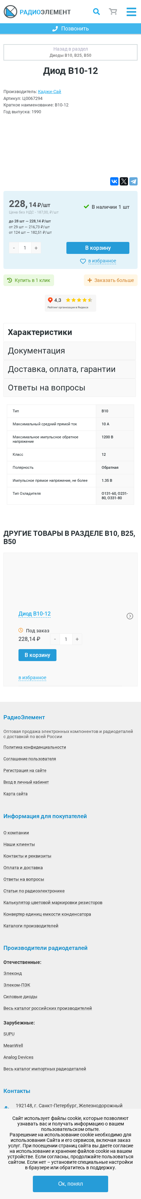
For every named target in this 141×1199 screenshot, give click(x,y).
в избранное (102, 260)
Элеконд (12, 973)
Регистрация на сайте (24, 770)
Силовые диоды (20, 996)
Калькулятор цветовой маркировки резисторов (52, 902)
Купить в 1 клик (32, 280)
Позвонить (75, 28)
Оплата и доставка (23, 867)
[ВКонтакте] (114, 181)
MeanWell (13, 1045)
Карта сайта (15, 793)
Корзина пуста (113, 11)
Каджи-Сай (49, 91)
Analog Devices (18, 1057)
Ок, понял (70, 1184)
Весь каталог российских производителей (47, 1008)
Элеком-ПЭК (16, 985)
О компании (16, 832)
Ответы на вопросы (23, 879)
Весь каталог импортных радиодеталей (44, 1068)
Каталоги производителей (31, 925)
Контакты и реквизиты (27, 856)
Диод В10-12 (34, 613)
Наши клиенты (19, 844)
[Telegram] (133, 181)
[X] (124, 181)
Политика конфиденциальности (34, 747)
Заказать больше (114, 280)
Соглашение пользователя (29, 759)
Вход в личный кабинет (26, 782)
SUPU (8, 1033)
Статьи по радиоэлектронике (34, 890)
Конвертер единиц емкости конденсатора (47, 914)
